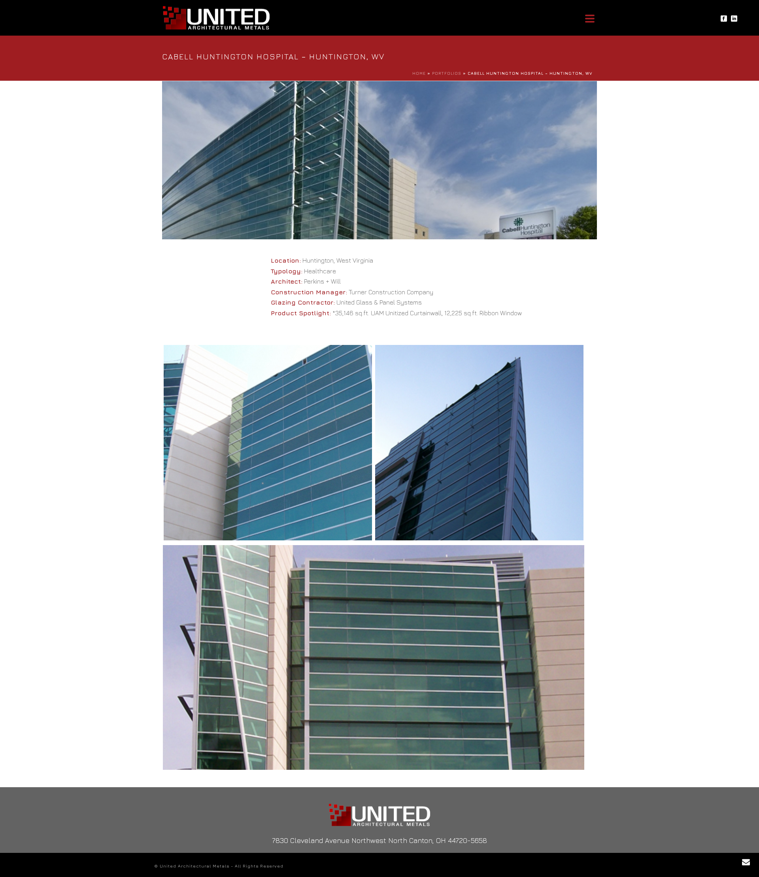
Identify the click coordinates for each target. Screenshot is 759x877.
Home (419, 73)
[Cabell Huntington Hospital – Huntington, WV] (379, 159)
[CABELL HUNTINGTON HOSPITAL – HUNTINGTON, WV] (268, 442)
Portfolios (446, 73)
